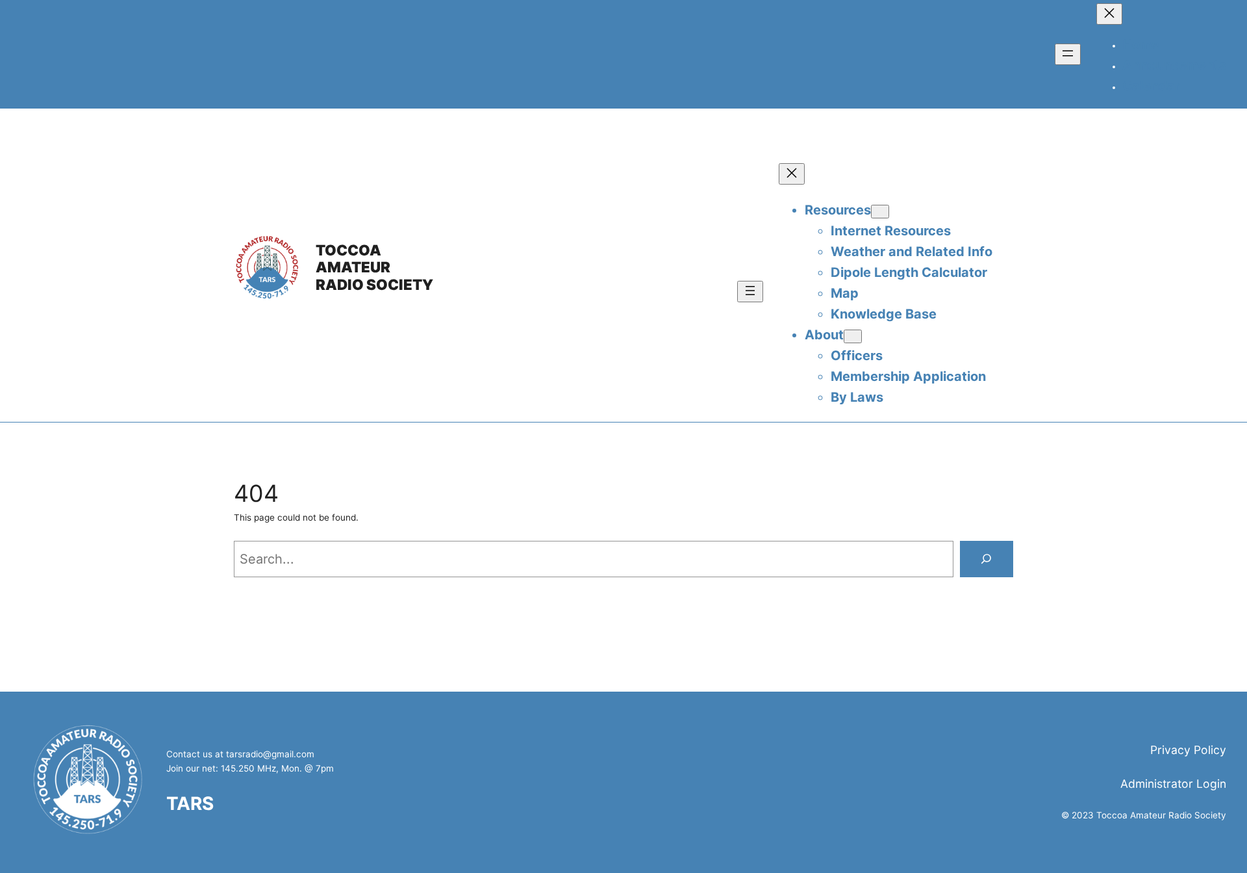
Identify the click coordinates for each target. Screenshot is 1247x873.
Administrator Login (1173, 783)
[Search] (986, 559)
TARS (190, 803)
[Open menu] (1068, 54)
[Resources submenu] (880, 211)
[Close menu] (1109, 14)
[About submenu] (853, 336)
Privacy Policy (1188, 750)
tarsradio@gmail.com (270, 754)
